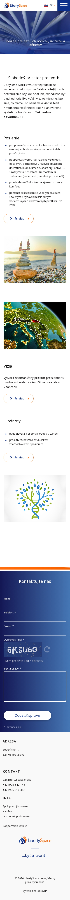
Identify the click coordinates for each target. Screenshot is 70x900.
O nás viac (17, 218)
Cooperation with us (15, 826)
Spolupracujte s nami (15, 806)
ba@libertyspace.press (17, 779)
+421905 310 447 (14, 790)
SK (51, 5)
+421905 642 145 (14, 784)
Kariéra (7, 811)
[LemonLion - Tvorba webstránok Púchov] (42, 891)
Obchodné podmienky (16, 816)
